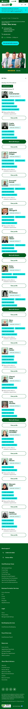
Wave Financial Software (8, 673)
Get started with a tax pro (10, 43)
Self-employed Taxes (7, 568)
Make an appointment (16, 11)
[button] (22, 4)
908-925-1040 (6, 34)
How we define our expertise (7, 89)
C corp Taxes (5, 572)
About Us (4, 665)
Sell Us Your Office (6, 671)
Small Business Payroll (7, 637)
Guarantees (4, 679)
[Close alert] (26, 10)
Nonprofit (4, 600)
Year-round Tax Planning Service (9, 582)
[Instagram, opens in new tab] (10, 689)
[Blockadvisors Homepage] (14, 1)
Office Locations (6, 655)
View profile (14, 118)
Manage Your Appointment (8, 653)
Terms (3, 612)
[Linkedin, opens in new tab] (14, 689)
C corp (3, 598)
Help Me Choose (6, 602)
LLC (3, 594)
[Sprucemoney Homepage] (23, 1)
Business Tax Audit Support (8, 576)
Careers (3, 675)
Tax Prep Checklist (6, 651)
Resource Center (6, 677)
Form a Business (6, 592)
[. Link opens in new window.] (6, 706)
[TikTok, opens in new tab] (3, 689)
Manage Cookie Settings (8, 616)
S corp (3, 596)
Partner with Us (5, 669)
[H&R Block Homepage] (4, 1)
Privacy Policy (5, 614)
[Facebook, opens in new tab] (7, 689)
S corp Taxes (5, 570)
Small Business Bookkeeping (9, 626)
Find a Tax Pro (5, 647)
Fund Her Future (6, 667)
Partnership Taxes (6, 574)
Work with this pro (14, 141)
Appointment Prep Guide (8, 649)
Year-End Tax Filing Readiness (9, 580)
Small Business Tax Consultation (10, 578)
